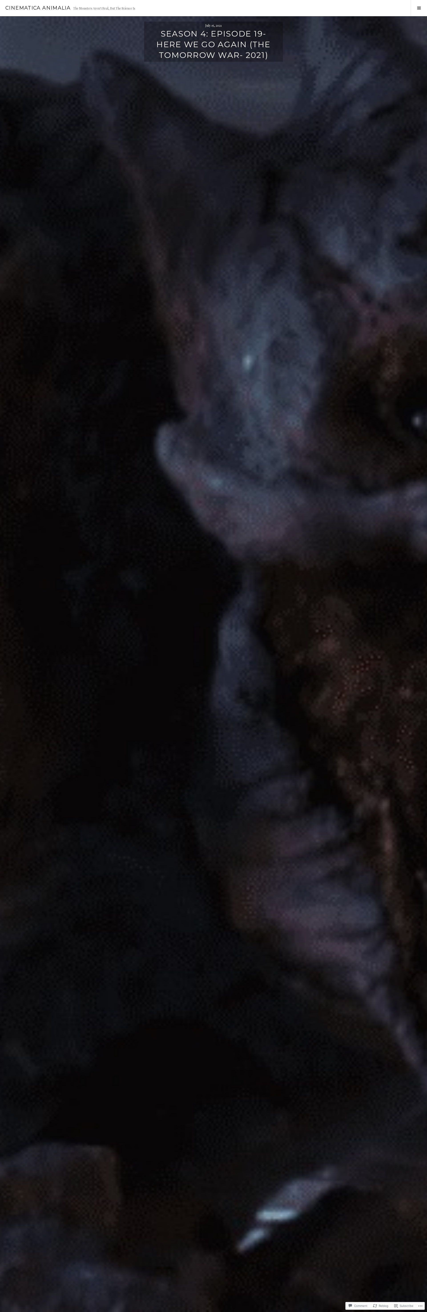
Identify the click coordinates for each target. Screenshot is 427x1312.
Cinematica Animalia (37, 8)
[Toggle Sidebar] (419, 8)
